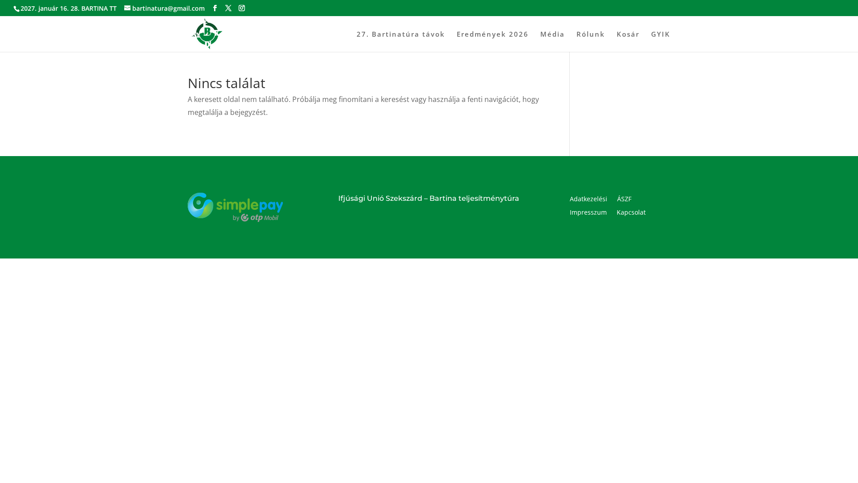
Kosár (628, 34)
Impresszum (588, 212)
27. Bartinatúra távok (401, 34)
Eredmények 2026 (493, 34)
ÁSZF (624, 199)
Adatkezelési (588, 199)
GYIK (660, 34)
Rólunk (590, 34)
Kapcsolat (631, 212)
